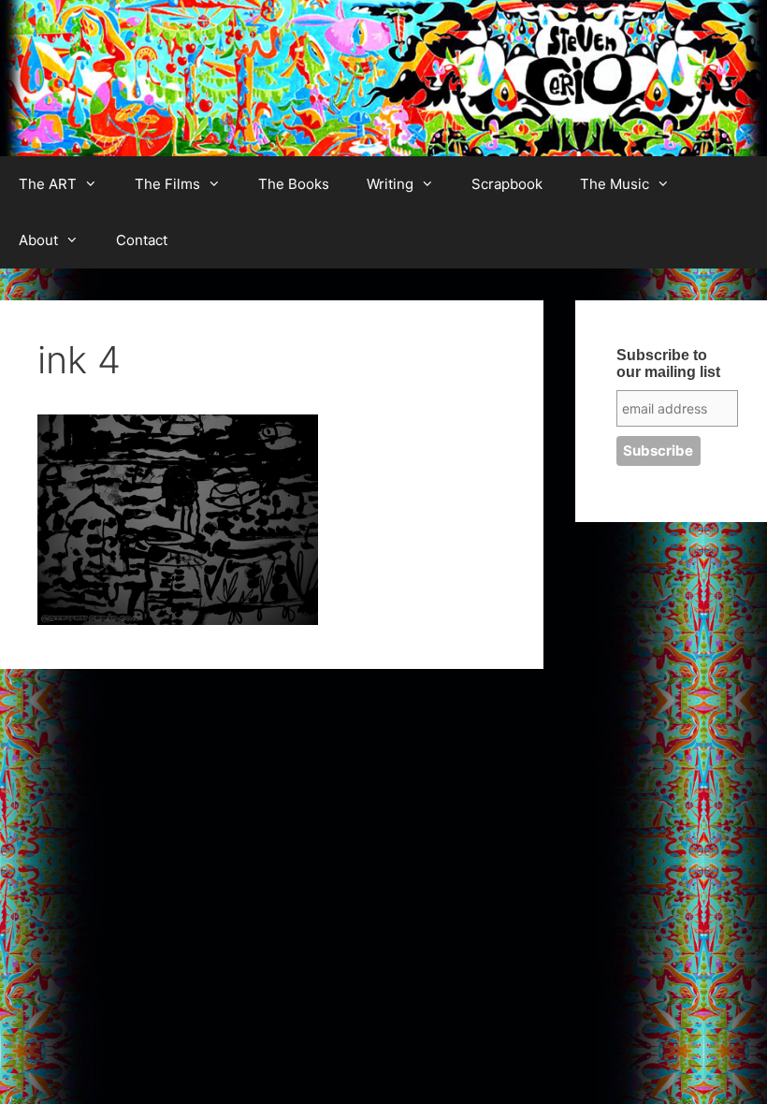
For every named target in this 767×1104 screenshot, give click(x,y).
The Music (614, 184)
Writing (390, 184)
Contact (141, 240)
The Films (167, 184)
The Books (293, 184)
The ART (48, 184)
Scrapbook (507, 184)
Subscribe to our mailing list (668, 363)
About (38, 240)
